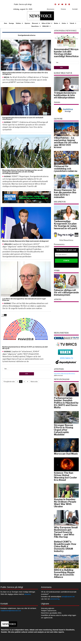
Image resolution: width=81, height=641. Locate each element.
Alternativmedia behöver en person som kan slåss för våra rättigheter (25, 73)
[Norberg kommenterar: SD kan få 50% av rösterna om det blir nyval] (25, 329)
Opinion (27, 23)
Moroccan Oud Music (66, 453)
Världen (18, 23)
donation (27, 594)
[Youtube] (62, 4)
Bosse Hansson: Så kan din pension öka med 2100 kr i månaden (65, 194)
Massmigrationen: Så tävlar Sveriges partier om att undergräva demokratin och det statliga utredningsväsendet (22, 171)
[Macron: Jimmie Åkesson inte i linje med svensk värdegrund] (25, 223)
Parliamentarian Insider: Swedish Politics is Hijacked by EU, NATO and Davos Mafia (66, 403)
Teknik (72, 23)
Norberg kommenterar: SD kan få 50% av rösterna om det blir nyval (25, 347)
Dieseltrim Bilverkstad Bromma (64, 373)
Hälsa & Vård (46, 23)
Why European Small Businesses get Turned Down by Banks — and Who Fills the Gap (66, 532)
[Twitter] (58, 4)
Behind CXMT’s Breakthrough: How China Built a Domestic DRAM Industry (65, 546)
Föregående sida (9, 381)
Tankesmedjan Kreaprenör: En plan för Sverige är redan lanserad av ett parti (65, 225)
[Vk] (65, 4)
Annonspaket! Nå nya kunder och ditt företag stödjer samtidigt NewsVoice (66, 53)
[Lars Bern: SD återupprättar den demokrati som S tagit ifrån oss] (25, 279)
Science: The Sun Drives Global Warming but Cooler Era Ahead (65, 476)
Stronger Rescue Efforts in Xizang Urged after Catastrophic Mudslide (63, 430)
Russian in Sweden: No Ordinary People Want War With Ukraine (65, 503)
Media (56, 23)
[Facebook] (55, 4)
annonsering (54, 599)
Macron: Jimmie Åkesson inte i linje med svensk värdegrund (25, 241)
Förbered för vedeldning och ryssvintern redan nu (65, 168)
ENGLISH (45, 26)
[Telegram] (69, 4)
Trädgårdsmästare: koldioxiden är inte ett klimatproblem (65, 95)
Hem (5, 23)
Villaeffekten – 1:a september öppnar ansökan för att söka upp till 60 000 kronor (66, 142)
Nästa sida (34, 381)
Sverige (11, 23)
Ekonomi (35, 23)
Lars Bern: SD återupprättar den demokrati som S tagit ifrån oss (24, 299)
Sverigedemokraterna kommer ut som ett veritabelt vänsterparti (22, 118)
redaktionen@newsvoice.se (10, 611)
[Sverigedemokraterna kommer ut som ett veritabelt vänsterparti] (25, 101)
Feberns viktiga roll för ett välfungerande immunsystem (66, 292)
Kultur (64, 23)
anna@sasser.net (68, 597)
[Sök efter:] (26, 369)
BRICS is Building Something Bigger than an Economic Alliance (64, 573)
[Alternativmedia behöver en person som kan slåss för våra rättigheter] (25, 55)
